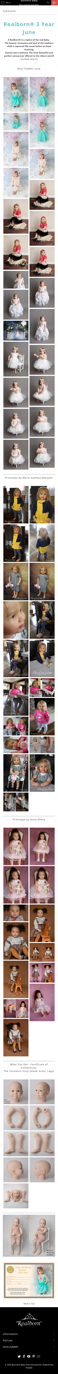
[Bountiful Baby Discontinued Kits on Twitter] (19, 1356)
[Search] (48, 2)
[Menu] (1, 2)
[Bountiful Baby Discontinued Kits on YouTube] (29, 1356)
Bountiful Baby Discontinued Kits (29, 2)
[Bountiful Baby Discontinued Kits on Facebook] (24, 1356)
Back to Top (29, 1303)
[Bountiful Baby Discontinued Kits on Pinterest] (34, 1356)
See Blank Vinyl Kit (29, 59)
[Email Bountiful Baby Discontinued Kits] (39, 1356)
